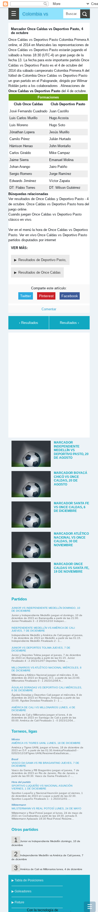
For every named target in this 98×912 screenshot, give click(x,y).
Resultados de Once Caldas (39, 272)
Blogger (64, 910)
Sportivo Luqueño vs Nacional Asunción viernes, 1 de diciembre (41, 787)
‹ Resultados (28, 323)
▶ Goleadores (21, 891)
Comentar (49, 309)
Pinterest (46, 296)
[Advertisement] (49, 384)
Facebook (69, 296)
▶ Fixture (17, 902)
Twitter (25, 296)
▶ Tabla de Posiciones (27, 880)
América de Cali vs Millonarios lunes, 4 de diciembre (51, 869)
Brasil (14, 759)
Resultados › (69, 323)
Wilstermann (18, 804)
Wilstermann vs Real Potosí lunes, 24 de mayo (46, 808)
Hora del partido (21, 782)
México (15, 739)
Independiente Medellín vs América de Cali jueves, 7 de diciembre (43, 629)
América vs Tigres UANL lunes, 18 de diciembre (45, 743)
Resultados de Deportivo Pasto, (42, 260)
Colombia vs (35, 13)
